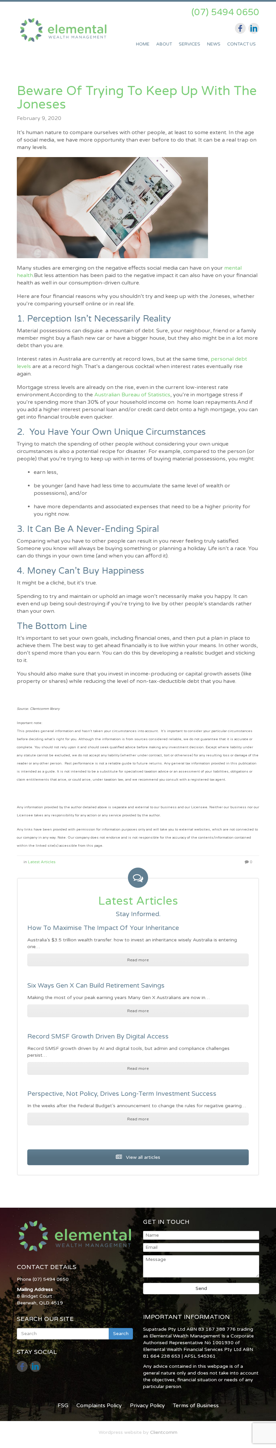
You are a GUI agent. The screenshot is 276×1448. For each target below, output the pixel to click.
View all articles (142, 1157)
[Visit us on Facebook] (240, 28)
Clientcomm (163, 1432)
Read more (138, 960)
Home (142, 44)
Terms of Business (196, 1405)
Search (121, 1333)
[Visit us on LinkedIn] (253, 28)
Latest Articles (42, 861)
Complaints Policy (99, 1405)
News (213, 44)
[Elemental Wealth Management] (65, 32)
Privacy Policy (147, 1405)
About (164, 44)
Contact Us (241, 44)
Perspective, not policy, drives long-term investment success (121, 1093)
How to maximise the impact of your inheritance (103, 928)
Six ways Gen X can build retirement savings (96, 985)
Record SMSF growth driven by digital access (98, 1036)
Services (189, 44)
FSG (63, 1405)
